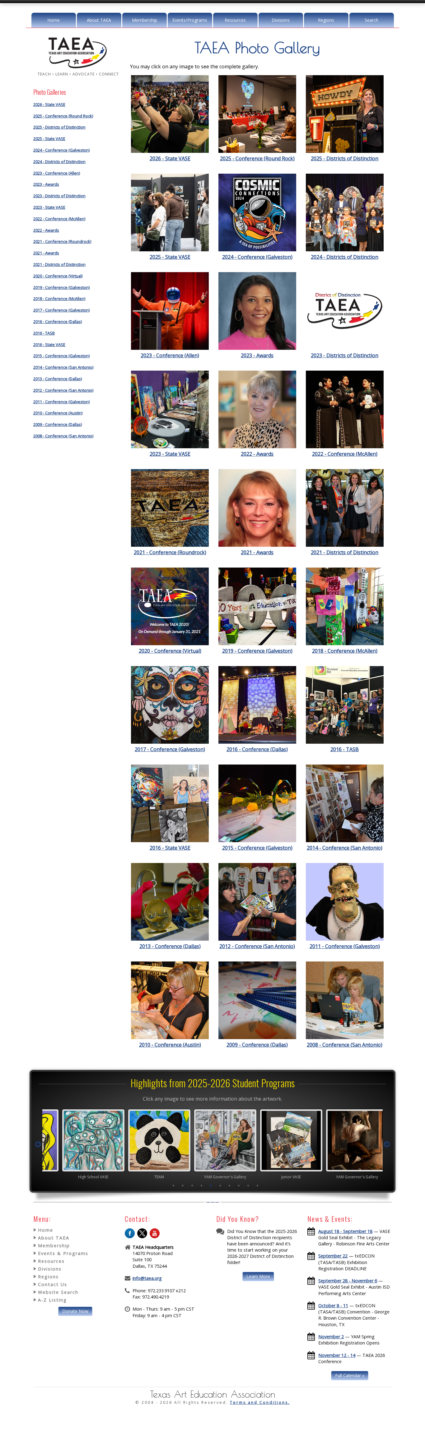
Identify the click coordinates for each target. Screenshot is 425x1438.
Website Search (58, 1292)
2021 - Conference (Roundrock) (62, 241)
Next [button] (387, 1144)
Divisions (281, 20)
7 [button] (230, 1185)
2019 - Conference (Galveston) (61, 287)
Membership (144, 20)
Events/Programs (189, 20)
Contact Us (52, 1284)
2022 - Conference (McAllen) (59, 218)
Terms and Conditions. (260, 1402)
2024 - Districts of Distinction (59, 161)
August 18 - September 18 (345, 1231)
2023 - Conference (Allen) (56, 173)
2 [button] (183, 1185)
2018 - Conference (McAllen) (59, 298)
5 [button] (211, 1185)
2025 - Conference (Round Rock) (63, 116)
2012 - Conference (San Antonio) (63, 390)
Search (371, 20)
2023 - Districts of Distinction (59, 196)
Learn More (258, 1276)
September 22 (333, 1256)
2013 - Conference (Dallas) (57, 378)
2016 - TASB (44, 333)
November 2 (331, 1337)
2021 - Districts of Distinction (59, 264)
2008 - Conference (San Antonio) (63, 436)
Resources (235, 20)
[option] (81, 1144)
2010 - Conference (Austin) (57, 413)
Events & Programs (63, 1253)
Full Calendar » (349, 1375)
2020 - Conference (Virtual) (57, 276)
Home (53, 20)
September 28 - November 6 (347, 1281)
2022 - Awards (46, 230)
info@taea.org (147, 1278)
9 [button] (248, 1185)
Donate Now (75, 1311)
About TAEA (99, 20)
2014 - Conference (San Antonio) (63, 367)
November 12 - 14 (336, 1355)
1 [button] (173, 1185)
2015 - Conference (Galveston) (61, 355)
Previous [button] (38, 1144)
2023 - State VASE (49, 207)
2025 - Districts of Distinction (59, 127)
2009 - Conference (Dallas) (57, 424)
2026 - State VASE (49, 104)
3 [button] (192, 1185)
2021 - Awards (46, 253)
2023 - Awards (46, 184)
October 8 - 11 (333, 1305)
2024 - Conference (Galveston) (61, 150)
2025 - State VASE (49, 138)
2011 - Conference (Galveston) (61, 401)
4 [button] (201, 1185)
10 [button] (258, 1185)
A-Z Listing (52, 1300)
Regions (326, 20)
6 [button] (220, 1185)
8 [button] (239, 1185)
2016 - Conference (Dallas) (57, 321)
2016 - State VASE (49, 344)
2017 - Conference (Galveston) (61, 310)
